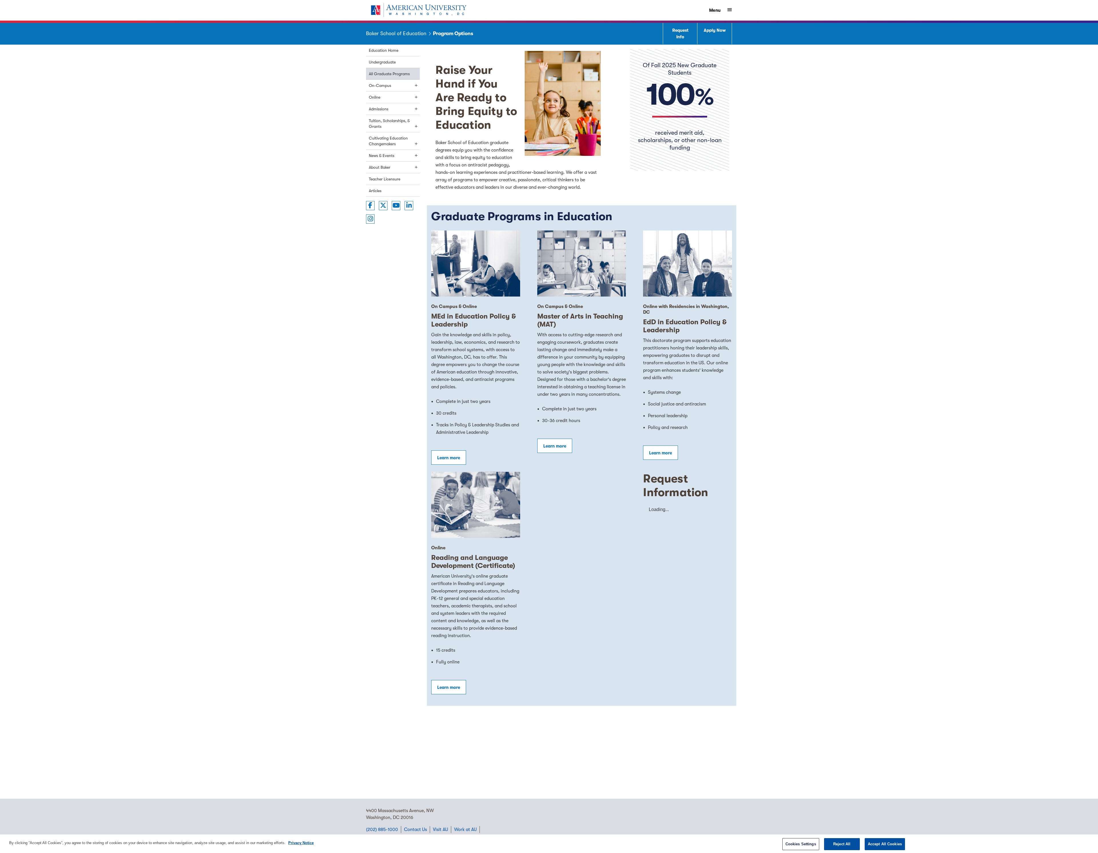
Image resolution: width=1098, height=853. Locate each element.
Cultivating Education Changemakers (388, 141)
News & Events (381, 155)
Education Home (383, 50)
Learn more (448, 457)
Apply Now (715, 30)
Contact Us (415, 829)
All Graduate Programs (389, 73)
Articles (375, 190)
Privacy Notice (301, 843)
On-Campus (380, 85)
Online (374, 97)
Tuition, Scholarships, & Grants (389, 123)
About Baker (379, 167)
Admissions (378, 109)
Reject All (841, 844)
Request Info (680, 33)
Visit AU (440, 829)
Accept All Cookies (885, 844)
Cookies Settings (800, 844)
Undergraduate (382, 62)
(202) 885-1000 (382, 829)
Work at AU (465, 829)
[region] (549, 843)
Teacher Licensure (384, 179)
